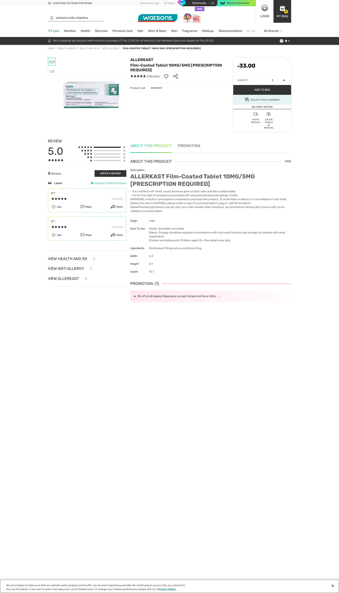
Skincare (101, 31)
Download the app (149, 3)
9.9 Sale (53, 31)
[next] (253, 31)
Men (174, 31)
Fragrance (189, 31)
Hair (140, 31)
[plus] (284, 80)
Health (85, 31)
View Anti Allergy (66, 269)
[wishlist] (166, 76)
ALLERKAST (141, 59)
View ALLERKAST (64, 279)
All (49, 183)
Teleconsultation (230, 31)
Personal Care (122, 31)
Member (70, 31)
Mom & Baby (157, 31)
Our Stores (169, 3)
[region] (169, 586)
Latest (58, 183)
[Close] (332, 585)
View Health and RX (68, 259)
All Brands (271, 31)
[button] (282, 11)
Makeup (208, 31)
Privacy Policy (166, 589)
